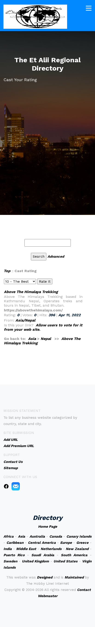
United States (65, 561)
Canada (55, 536)
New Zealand (77, 549)
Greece (82, 543)
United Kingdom (35, 561)
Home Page (47, 526)
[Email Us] (15, 486)
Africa (8, 536)
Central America (42, 543)
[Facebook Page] (6, 486)
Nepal (46, 338)
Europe (66, 543)
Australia (37, 536)
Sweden (10, 561)
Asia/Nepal (25, 320)
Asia (32, 338)
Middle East (26, 549)
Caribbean (15, 543)
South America (74, 555)
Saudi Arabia (42, 555)
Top (7, 271)
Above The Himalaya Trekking (31, 292)
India (7, 549)
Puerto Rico (14, 555)
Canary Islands (79, 536)
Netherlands (51, 549)
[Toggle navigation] (89, 8)
